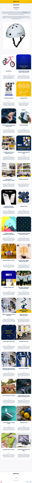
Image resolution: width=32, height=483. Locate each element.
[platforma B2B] (30, 1)
